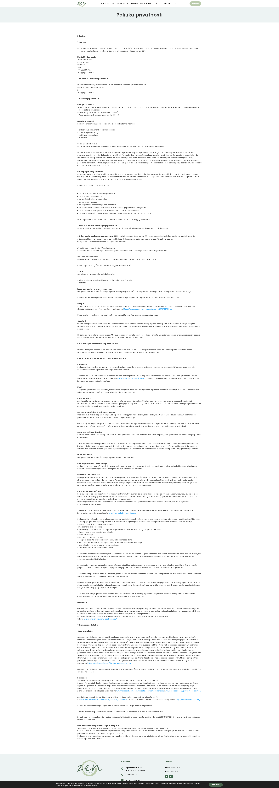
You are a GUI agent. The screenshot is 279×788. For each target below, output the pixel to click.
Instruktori (145, 4)
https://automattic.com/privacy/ (131, 378)
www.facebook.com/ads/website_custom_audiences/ (140, 691)
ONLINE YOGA (170, 4)
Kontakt (158, 4)
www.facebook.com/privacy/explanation (183, 691)
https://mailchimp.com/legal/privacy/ (100, 619)
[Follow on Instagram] (171, 776)
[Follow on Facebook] (166, 776)
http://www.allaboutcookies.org (122, 513)
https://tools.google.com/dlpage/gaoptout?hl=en (109, 663)
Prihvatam (215, 785)
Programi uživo (118, 4)
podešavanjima (194, 784)
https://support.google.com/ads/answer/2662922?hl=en (147, 309)
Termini (134, 4)
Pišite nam (195, 3)
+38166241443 (131, 775)
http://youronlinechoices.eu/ (187, 699)
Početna (105, 4)
